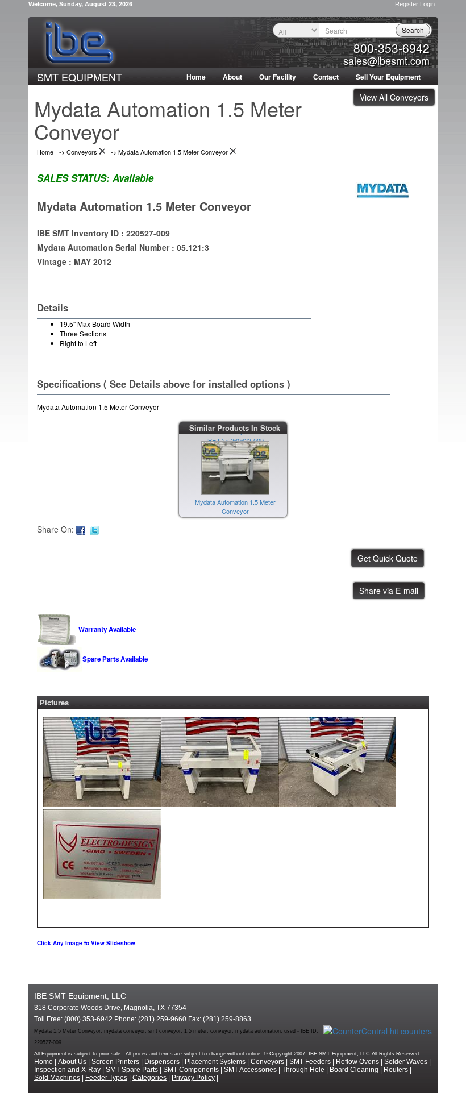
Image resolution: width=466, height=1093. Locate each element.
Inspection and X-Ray (67, 1070)
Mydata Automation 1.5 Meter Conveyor (144, 206)
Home (196, 77)
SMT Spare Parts (132, 1070)
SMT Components (191, 1070)
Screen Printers (115, 1062)
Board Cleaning (354, 1070)
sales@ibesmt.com (386, 60)
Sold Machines (57, 1078)
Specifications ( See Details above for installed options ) (163, 383)
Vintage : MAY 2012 (74, 261)
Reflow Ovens (357, 1062)
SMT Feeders (310, 1062)
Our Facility (277, 77)
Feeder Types (106, 1078)
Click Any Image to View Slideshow (86, 943)
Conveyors (267, 1062)
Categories (149, 1078)
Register (406, 4)
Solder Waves (405, 1062)
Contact (326, 77)
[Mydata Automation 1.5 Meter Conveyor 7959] (102, 759)
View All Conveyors (394, 97)
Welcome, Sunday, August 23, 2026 (80, 4)
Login (427, 4)
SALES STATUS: (73, 178)
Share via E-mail (388, 590)
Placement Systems (215, 1062)
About (232, 77)
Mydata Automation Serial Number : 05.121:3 (123, 247)
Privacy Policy (193, 1078)
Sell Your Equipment (388, 77)
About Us (72, 1062)
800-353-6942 (391, 47)
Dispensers (162, 1062)
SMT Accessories (250, 1070)
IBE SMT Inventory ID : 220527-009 (103, 233)
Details (52, 307)
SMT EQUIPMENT (79, 76)
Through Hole (303, 1070)
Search (413, 30)
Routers (397, 1070)
